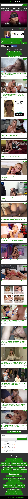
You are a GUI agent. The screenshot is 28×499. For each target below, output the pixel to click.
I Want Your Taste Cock (14, 51)
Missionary (19, 39)
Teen (9, 39)
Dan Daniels (6, 467)
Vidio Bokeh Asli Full (8, 487)
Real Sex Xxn (5, 472)
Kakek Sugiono (21, 485)
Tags (9, 497)
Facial (11, 43)
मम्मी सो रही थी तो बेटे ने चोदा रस (20, 469)
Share (2, 46)
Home (5, 497)
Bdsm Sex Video (5, 463)
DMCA (13, 497)
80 (26, 29)
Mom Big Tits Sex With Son (18, 467)
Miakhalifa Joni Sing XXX (9, 485)
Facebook (14, 46)
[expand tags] (26, 43)
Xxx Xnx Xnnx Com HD (14, 480)
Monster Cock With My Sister (14, 54)
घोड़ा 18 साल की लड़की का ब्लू (21, 465)
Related (8, 49)
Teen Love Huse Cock (14, 56)
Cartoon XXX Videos (6, 469)
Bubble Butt (17, 43)
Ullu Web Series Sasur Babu (14, 458)
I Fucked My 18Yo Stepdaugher (11, 478)
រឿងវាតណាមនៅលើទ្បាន (14, 474)
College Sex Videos (20, 487)
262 (21, 29)
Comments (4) (17, 49)
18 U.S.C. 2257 (20, 497)
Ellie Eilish (3, 39)
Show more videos (15, 431)
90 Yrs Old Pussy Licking (14, 489)
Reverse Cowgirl (17, 41)
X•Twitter (7, 46)
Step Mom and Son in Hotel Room (14, 461)
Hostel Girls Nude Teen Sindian (14, 483)
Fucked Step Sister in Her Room (18, 472)
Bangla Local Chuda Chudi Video (14, 494)
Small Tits (9, 41)
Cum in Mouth (4, 43)
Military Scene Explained (7, 465)
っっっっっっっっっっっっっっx (14, 476)
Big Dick (3, 41)
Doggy (22, 43)
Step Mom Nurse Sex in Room (14, 491)
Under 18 (22, 478)
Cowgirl (13, 39)
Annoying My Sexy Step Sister (19, 463)
